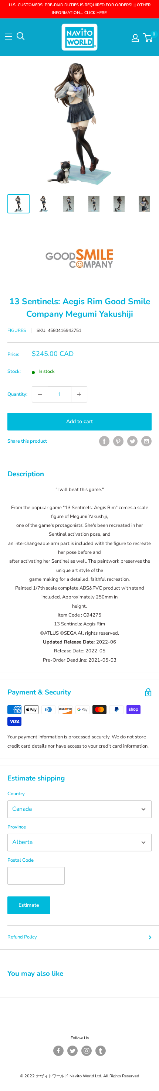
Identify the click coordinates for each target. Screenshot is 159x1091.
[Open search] (21, 36)
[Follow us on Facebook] (58, 1051)
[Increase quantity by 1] (79, 394)
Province (16, 827)
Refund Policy (22, 937)
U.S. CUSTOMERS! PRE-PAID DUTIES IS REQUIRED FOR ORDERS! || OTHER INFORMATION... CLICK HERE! (79, 9)
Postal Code (20, 860)
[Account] (135, 38)
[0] (148, 37)
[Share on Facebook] (104, 441)
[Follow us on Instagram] (86, 1051)
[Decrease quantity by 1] (40, 394)
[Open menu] (8, 37)
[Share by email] (146, 441)
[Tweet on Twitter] (132, 441)
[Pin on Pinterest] (118, 441)
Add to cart (79, 421)
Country (16, 793)
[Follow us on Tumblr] (100, 1051)
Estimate (28, 905)
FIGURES (16, 330)
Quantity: (17, 394)
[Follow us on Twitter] (72, 1051)
